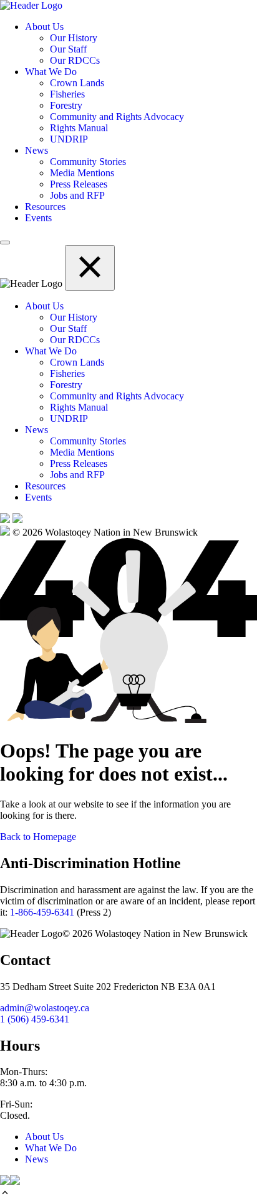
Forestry (66, 105)
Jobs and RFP (77, 195)
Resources (45, 206)
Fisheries (67, 94)
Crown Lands (77, 83)
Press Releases (78, 184)
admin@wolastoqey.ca (44, 1007)
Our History (73, 37)
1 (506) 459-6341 (34, 1019)
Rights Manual (79, 127)
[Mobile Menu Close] (90, 268)
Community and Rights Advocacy (117, 116)
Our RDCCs (75, 60)
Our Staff (68, 49)
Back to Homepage (38, 836)
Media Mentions (82, 173)
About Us (44, 26)
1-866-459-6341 (42, 912)
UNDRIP (69, 139)
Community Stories (88, 161)
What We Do (51, 71)
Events (38, 217)
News (36, 150)
